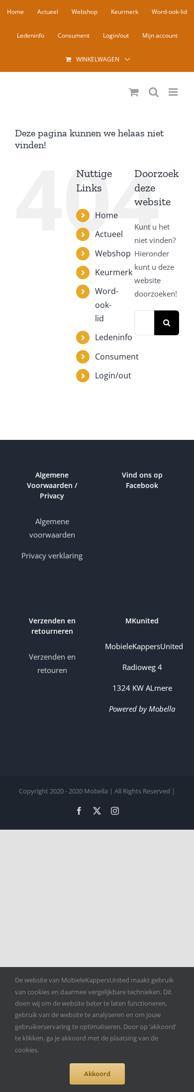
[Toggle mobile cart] (134, 92)
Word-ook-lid (106, 304)
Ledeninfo (113, 337)
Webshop (113, 253)
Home (106, 215)
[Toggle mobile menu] (174, 92)
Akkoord (97, 1073)
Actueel (109, 234)
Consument (117, 356)
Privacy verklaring (52, 555)
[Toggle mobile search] (154, 92)
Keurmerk (113, 272)
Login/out (113, 375)
